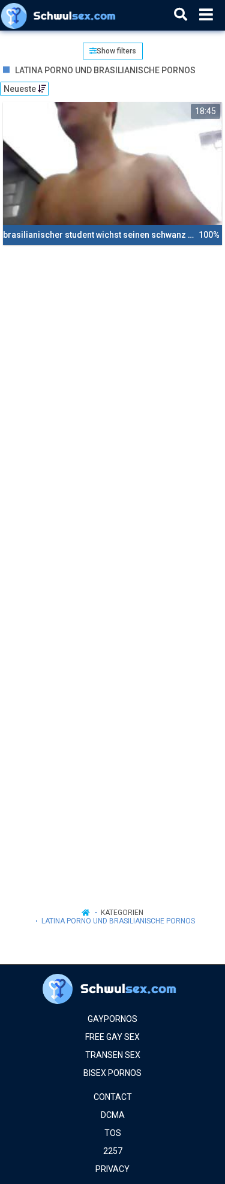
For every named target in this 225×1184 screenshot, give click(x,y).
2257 (112, 1151)
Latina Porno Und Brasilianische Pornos (118, 921)
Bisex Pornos (112, 1073)
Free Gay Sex (112, 1037)
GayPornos (112, 1019)
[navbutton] (206, 15)
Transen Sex (112, 1055)
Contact (113, 1097)
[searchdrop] (180, 15)
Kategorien (122, 912)
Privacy (112, 1169)
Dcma (113, 1115)
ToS (112, 1133)
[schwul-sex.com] (61, 15)
